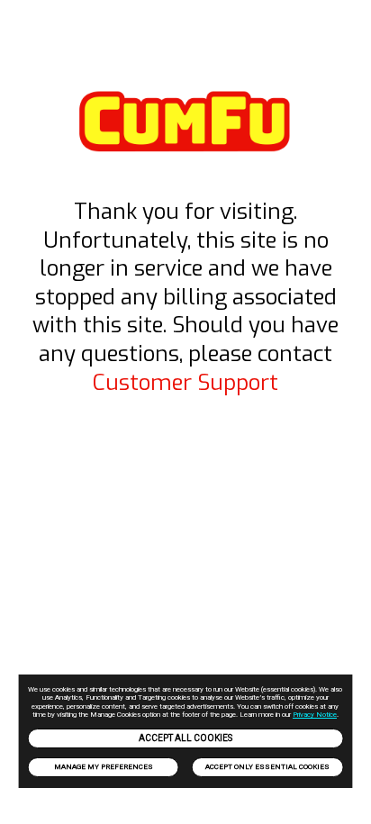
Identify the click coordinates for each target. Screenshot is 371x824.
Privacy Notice (315, 715)
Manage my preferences (103, 767)
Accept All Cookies (185, 738)
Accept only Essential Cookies (267, 767)
